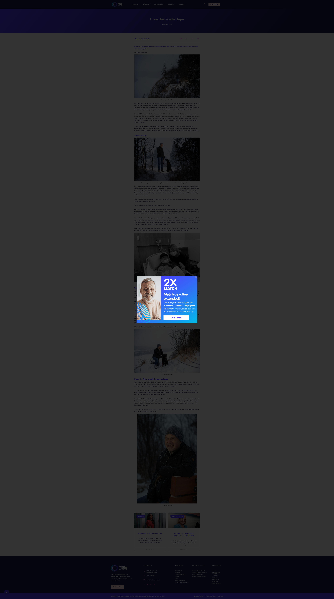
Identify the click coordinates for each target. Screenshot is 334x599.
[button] (196, 277)
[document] (167, 299)
